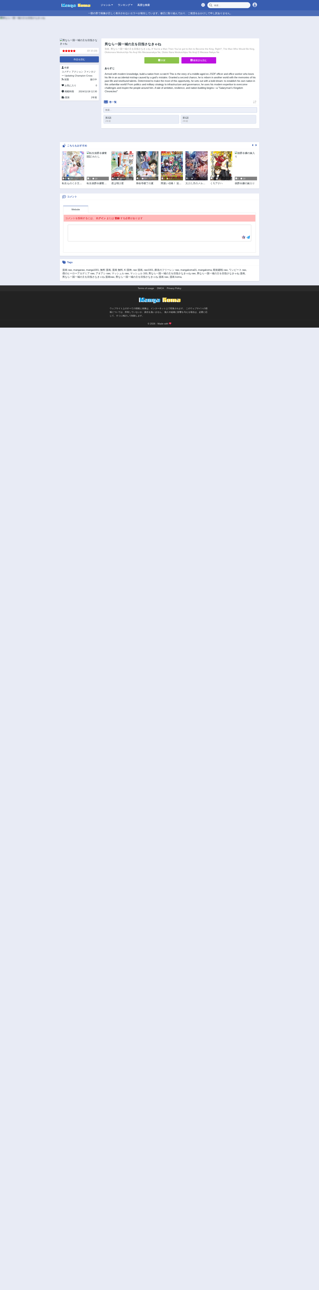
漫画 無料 (117, 269)
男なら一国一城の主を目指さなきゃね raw (172, 273)
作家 (162, 60)
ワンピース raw (237, 269)
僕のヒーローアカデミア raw (78, 273)
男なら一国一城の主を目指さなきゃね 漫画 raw (142, 276)
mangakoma (205, 269)
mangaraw (79, 269)
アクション (77, 71)
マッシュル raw (120, 273)
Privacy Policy (174, 288)
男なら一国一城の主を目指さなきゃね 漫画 (221, 273)
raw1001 (148, 269)
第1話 (186, 117)
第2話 (108, 117)
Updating (69, 75)
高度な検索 (143, 4)
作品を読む (79, 59)
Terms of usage (146, 288)
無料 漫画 (105, 269)
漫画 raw (67, 269)
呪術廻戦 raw (220, 269)
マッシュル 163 (138, 273)
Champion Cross (83, 75)
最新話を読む (199, 60)
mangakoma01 (188, 269)
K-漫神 (128, 269)
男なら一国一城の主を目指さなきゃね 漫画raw (88, 276)
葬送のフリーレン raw (167, 269)
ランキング (124, 4)
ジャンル (106, 4)
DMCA (160, 288)
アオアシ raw (103, 273)
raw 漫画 (138, 269)
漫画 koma (175, 276)
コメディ (66, 71)
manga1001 (92, 269)
